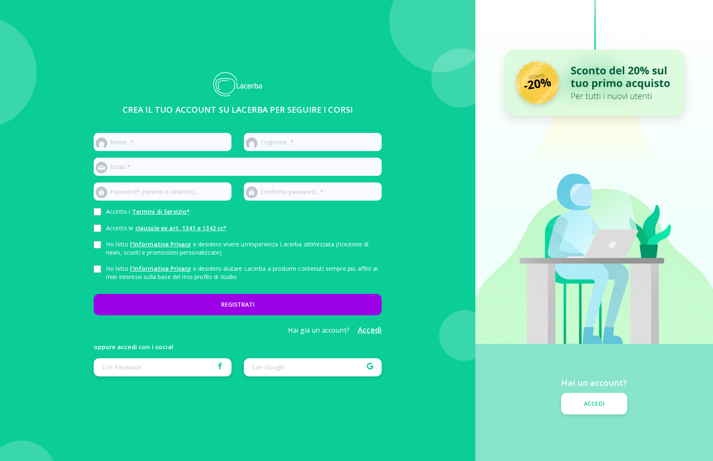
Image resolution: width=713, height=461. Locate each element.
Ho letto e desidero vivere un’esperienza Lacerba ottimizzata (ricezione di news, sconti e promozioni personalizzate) (237, 248)
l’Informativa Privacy (160, 244)
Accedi (594, 403)
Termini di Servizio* (161, 211)
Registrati (238, 304)
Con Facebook (122, 367)
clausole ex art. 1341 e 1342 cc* (181, 228)
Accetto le (166, 228)
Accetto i (148, 211)
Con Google (268, 367)
